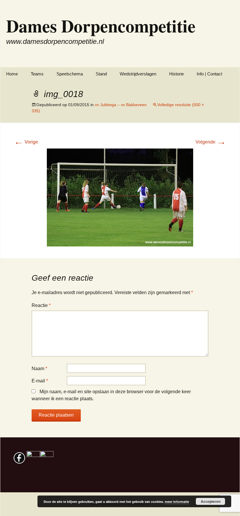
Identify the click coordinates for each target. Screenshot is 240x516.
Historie (176, 73)
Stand (101, 73)
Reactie (41, 305)
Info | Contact (209, 73)
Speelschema (69, 73)
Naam (39, 368)
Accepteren (210, 501)
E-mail (40, 380)
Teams (37, 73)
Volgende (211, 141)
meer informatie (177, 501)
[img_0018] (120, 197)
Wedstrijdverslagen (138, 73)
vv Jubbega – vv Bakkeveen (121, 104)
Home (12, 73)
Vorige (26, 141)
